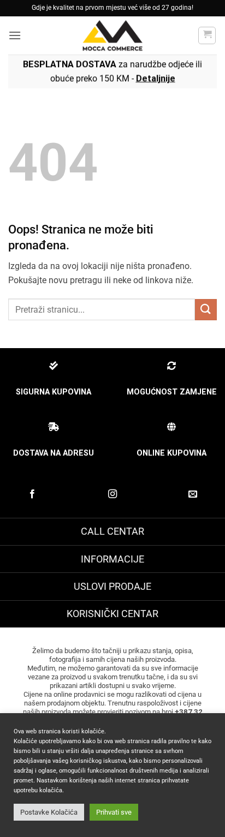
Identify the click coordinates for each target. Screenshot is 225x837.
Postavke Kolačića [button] (49, 812)
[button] (14, 35)
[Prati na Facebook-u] (32, 494)
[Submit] (206, 309)
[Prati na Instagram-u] (112, 494)
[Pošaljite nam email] (192, 494)
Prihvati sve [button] (114, 812)
